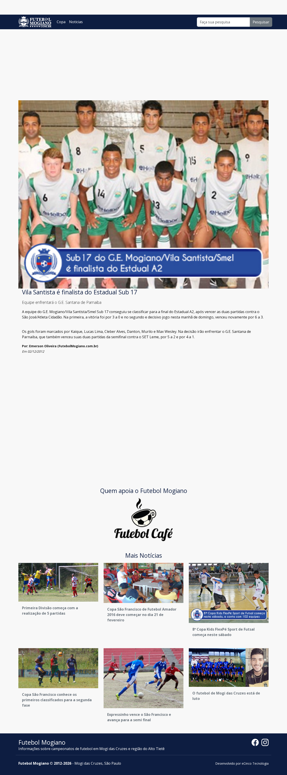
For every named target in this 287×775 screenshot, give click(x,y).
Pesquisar (261, 22)
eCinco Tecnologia (255, 763)
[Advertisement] (143, 62)
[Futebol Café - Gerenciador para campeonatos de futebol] (143, 519)
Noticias (76, 21)
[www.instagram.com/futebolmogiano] (265, 741)
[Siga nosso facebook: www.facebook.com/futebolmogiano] (256, 741)
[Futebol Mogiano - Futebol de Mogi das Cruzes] (34, 22)
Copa (61, 21)
